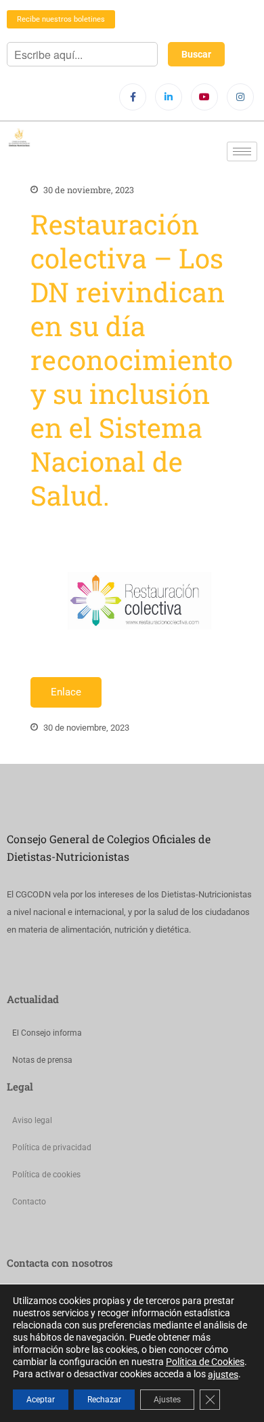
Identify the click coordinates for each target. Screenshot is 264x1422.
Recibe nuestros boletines (61, 19)
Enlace (66, 692)
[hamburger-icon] (242, 151)
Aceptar (40, 1399)
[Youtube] (204, 96)
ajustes (223, 1374)
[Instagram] (240, 96)
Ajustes (167, 1399)
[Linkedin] (168, 96)
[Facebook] (132, 96)
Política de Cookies (205, 1361)
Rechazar (104, 1399)
